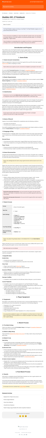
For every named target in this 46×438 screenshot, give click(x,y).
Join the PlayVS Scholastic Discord (36, 1)
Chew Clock (18, 266)
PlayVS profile (5, 63)
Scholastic (11, 13)
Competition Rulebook (30, 70)
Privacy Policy (17, 432)
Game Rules (16, 13)
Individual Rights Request (26, 432)
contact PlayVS (23, 386)
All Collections (5, 13)
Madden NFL (22, 13)
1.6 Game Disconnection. (29, 356)
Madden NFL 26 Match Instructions (17, 333)
